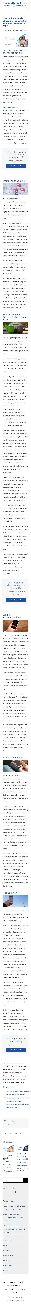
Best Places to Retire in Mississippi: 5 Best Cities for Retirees (22, 1159)
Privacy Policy (9, 1289)
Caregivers (7, 1250)
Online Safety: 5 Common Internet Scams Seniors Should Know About (14, 1229)
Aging (6, 1245)
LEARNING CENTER (14, 1286)
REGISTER (21, 1289)
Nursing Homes (9, 1255)
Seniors (26, 30)
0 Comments (8, 1171)
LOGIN (15, 1292)
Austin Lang (7, 30)
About (13, 1282)
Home (5, 1282)
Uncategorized (9, 1265)
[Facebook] (15, 1192)
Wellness (7, 1270)
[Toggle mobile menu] (27, 8)
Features (21, 1282)
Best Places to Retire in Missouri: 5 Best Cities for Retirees (7, 1161)
